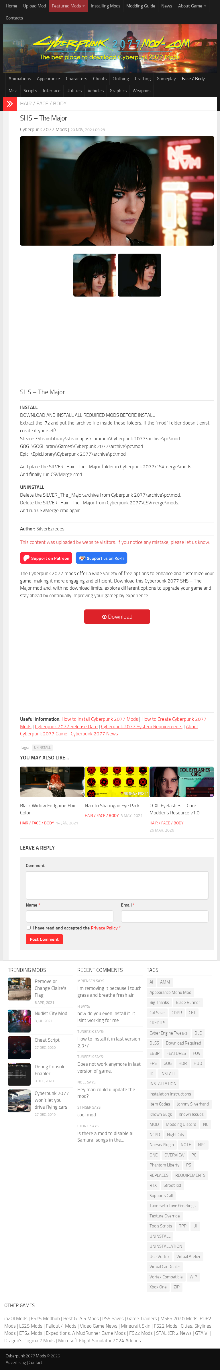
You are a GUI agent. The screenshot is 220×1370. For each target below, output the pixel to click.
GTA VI (202, 1333)
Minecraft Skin (135, 1326)
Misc (13, 90)
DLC (198, 1033)
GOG (168, 1063)
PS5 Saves (113, 1318)
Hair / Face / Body (43, 103)
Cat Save (157, 1012)
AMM (165, 982)
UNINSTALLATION (166, 1246)
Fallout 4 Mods (61, 1326)
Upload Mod (34, 6)
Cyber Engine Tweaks (169, 1033)
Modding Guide (140, 6)
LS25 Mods (30, 1326)
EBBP (155, 1053)
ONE (154, 1155)
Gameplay (166, 78)
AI (151, 982)
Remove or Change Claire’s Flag (50, 988)
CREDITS (157, 1022)
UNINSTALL (42, 748)
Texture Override (165, 1216)
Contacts (14, 18)
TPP (182, 1226)
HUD (198, 1063)
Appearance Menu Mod (170, 992)
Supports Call (161, 1195)
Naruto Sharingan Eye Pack (112, 805)
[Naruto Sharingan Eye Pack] (117, 782)
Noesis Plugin (162, 1144)
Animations (20, 78)
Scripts (30, 90)
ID (152, 1073)
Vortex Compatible (166, 1277)
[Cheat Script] (19, 1047)
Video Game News (98, 1326)
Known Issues (191, 1114)
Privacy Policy (104, 928)
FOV (197, 1053)
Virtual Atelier (188, 1256)
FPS (153, 1063)
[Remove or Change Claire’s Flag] (19, 989)
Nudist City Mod (51, 1013)
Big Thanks (159, 1002)
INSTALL (168, 1073)
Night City (175, 1134)
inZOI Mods (16, 1318)
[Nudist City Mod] (19, 1021)
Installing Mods (105, 6)
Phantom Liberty (164, 1165)
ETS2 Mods (30, 1333)
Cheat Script (47, 1040)
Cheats (100, 78)
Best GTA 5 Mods (81, 1318)
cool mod (86, 1115)
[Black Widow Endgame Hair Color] (52, 782)
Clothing (121, 78)
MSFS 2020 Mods (178, 1318)
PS (188, 1165)
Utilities (74, 90)
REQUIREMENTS (190, 1175)
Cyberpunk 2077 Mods (26, 1356)
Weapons (141, 90)
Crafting (143, 78)
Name (33, 905)
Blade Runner (188, 1002)
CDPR (177, 1012)
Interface (51, 90)
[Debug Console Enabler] (19, 1074)
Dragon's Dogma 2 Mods (29, 1340)
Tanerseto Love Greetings (173, 1205)
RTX (153, 1185)
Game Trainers (142, 1318)
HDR (182, 1063)
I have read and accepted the (77, 928)
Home (11, 6)
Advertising (16, 1362)
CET (192, 1012)
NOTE (186, 1144)
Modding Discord (181, 1124)
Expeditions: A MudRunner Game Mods (86, 1333)
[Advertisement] (117, 345)
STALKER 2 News (174, 1333)
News (166, 6)
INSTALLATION (163, 1083)
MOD (154, 1124)
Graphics (118, 90)
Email (128, 905)
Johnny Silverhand (193, 1104)
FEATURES (176, 1053)
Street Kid (172, 1185)
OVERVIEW (174, 1155)
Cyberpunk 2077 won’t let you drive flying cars (52, 1100)
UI (195, 1226)
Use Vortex (160, 1256)
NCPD (155, 1134)
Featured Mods (66, 6)
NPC (202, 1144)
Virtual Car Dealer (165, 1266)
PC (193, 1155)
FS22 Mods (165, 1326)
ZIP (177, 1287)
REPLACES (159, 1175)
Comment (35, 865)
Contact (35, 1362)
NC (205, 1124)
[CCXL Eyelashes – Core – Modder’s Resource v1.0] (182, 782)
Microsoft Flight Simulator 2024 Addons (99, 1340)
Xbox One (158, 1287)
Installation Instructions (170, 1094)
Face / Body (193, 78)
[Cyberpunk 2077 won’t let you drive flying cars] (19, 1100)
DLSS (154, 1043)
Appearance (48, 78)
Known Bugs (161, 1114)
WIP (193, 1277)
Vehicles (96, 90)
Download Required (183, 1043)
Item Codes (160, 1104)
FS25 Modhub (45, 1318)
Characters (76, 78)
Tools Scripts (161, 1226)
